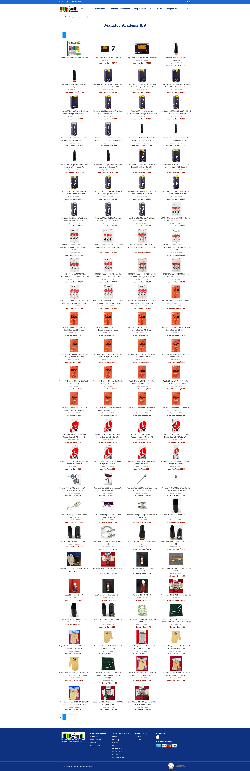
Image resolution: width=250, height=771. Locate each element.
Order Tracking (95, 740)
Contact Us (94, 737)
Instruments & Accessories (119, 9)
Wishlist (93, 743)
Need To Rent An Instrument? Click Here (74, 58)
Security (115, 755)
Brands (114, 737)
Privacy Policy (117, 749)
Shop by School (140, 9)
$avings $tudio (172, 9)
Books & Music (156, 9)
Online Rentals (99, 9)
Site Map (138, 740)
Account (180, 2)
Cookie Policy (117, 752)
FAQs (114, 746)
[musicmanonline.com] (68, 9)
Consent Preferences (120, 758)
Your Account (95, 746)
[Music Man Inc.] (73, 736)
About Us (185, 9)
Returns (115, 743)
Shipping (115, 740)
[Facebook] (172, 737)
